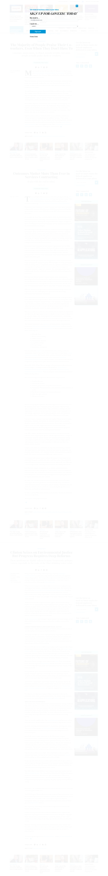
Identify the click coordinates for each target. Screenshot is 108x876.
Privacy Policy (34, 36)
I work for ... (34, 23)
